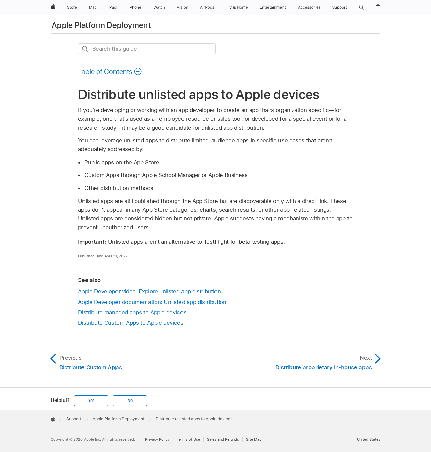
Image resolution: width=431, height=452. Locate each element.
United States (368, 439)
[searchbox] (147, 48)
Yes (91, 400)
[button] (361, 7)
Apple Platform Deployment (101, 25)
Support (73, 419)
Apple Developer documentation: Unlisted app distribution (152, 302)
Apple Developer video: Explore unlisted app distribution (149, 291)
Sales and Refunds (223, 439)
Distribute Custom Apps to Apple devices (131, 322)
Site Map (254, 439)
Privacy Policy (157, 439)
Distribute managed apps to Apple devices (132, 312)
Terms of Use (188, 439)
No (130, 400)
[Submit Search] (85, 49)
